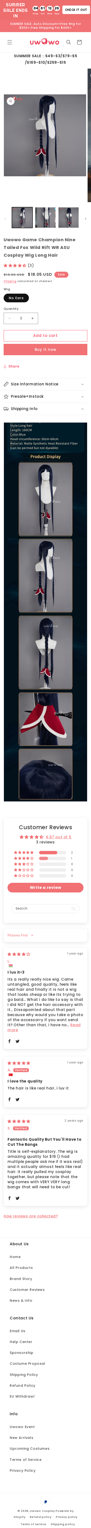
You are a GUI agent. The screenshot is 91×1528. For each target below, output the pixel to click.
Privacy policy (66, 1517)
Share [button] (13, 366)
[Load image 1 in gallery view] (22, 217)
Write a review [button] (45, 887)
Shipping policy (63, 1524)
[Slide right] (85, 218)
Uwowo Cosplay (42, 1511)
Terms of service (33, 1524)
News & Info (21, 1300)
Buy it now (45, 349)
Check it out (76, 10)
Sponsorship (21, 1352)
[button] (9, 42)
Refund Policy (22, 1385)
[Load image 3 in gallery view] (68, 217)
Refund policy (40, 1517)
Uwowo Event (22, 1426)
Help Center (21, 1341)
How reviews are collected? (31, 1216)
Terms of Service (26, 1459)
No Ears (16, 298)
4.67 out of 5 (58, 837)
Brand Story (21, 1278)
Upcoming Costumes (30, 1448)
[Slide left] (5, 218)
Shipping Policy (24, 1374)
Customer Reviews (27, 1289)
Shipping (10, 281)
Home (15, 1256)
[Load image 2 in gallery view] (45, 217)
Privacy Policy (22, 1470)
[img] (19, 954)
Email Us (17, 1331)
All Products (21, 1267)
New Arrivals (21, 1437)
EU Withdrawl (22, 1396)
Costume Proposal (27, 1363)
